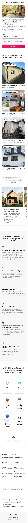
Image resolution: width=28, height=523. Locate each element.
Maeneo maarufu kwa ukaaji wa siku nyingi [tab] (12, 457)
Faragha (10, 519)
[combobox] (13, 36)
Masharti (16, 519)
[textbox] (7, 42)
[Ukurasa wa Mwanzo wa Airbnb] (3, 2)
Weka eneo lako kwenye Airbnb (15, 2)
